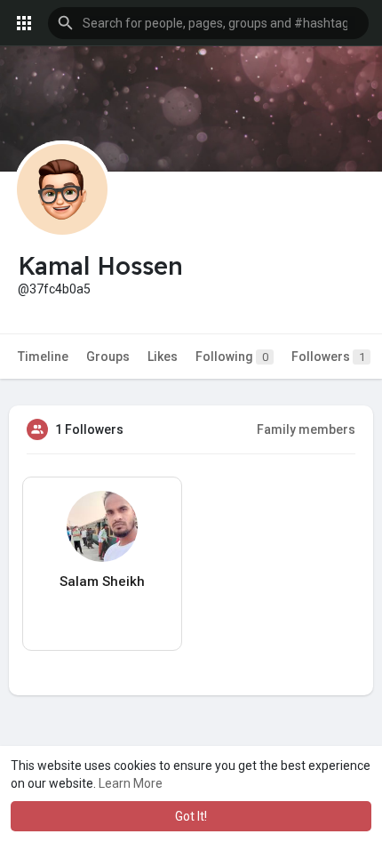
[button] (208, 23)
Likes (162, 356)
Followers (328, 356)
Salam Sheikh (102, 581)
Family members (306, 429)
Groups (108, 356)
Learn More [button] (131, 783)
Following (231, 356)
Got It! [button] (191, 816)
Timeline (43, 356)
